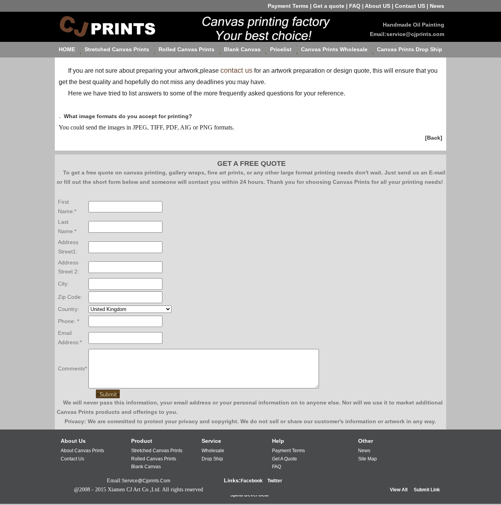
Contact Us (72, 459)
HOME (67, 49)
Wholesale (213, 450)
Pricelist (281, 49)
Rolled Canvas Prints (186, 49)
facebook (252, 480)
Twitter (274, 480)
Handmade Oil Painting (413, 25)
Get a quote (328, 6)
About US (377, 6)
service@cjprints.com (146, 480)
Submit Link (427, 489)
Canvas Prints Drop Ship (409, 49)
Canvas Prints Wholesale (334, 49)
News (437, 6)
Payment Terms (288, 6)
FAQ (354, 6)
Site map (367, 459)
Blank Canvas (242, 49)
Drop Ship (212, 459)
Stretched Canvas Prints (117, 49)
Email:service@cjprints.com (407, 34)
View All (398, 489)
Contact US (410, 6)
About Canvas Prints (82, 450)
